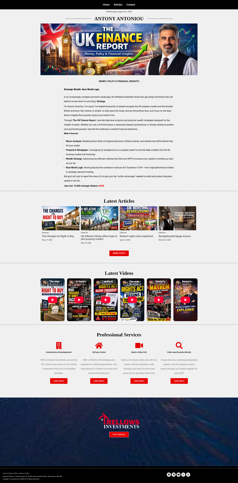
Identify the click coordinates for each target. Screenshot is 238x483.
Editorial (45, 232)
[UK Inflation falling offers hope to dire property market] (99, 218)
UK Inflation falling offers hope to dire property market (99, 238)
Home (106, 4)
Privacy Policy (13, 473)
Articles (118, 4)
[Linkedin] (174, 475)
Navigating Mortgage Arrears (175, 236)
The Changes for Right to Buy (58, 236)
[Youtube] (178, 475)
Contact (130, 4)
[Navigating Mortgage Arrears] (177, 218)
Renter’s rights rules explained (136, 236)
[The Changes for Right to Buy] (60, 218)
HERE (101, 186)
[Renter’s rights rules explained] (138, 218)
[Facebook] (169, 475)
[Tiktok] (188, 475)
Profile (27, 473)
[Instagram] (183, 475)
